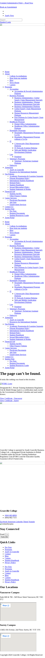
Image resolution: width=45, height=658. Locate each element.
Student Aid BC (16, 194)
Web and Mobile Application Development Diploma (25, 151)
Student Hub (9, 209)
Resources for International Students (23, 172)
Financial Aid (10, 191)
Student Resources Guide (19, 215)
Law (11, 154)
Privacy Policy (10, 563)
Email (2, 534)
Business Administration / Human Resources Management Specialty (27, 103)
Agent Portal (9, 218)
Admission (9, 167)
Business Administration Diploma (27, 107)
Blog (11, 80)
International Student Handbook (22, 181)
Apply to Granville (17, 170)
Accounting (14, 89)
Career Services (11, 198)
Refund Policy (15, 183)
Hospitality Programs (18, 130)
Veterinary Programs (17, 159)
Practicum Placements (18, 200)
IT (10, 141)
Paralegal (17, 157)
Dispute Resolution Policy (19, 178)
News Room (14, 83)
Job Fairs (13, 202)
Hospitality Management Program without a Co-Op (27, 138)
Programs (8, 87)
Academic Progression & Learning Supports (26, 176)
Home (7, 72)
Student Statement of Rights (20, 189)
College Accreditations (18, 76)
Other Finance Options (18, 196)
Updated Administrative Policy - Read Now (16, 3)
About (7, 74)
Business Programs (17, 96)
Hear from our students (18, 78)
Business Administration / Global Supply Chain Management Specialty (28, 99)
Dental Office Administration (25, 124)
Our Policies (9, 174)
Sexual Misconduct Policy (19, 187)
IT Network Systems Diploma (25, 148)
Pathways (13, 165)
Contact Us (9, 207)
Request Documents (17, 213)
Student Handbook (17, 185)
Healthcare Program (17, 122)
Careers (12, 85)
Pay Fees (13, 211)
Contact (8, 554)
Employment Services (18, 205)
